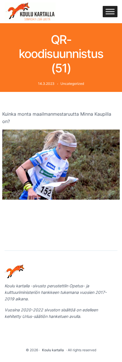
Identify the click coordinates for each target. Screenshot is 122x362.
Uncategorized (72, 83)
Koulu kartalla (53, 350)
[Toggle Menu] (110, 11)
